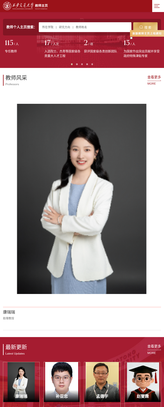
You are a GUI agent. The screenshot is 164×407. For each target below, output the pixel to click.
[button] (8, 156)
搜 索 (147, 27)
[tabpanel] (23, 47)
